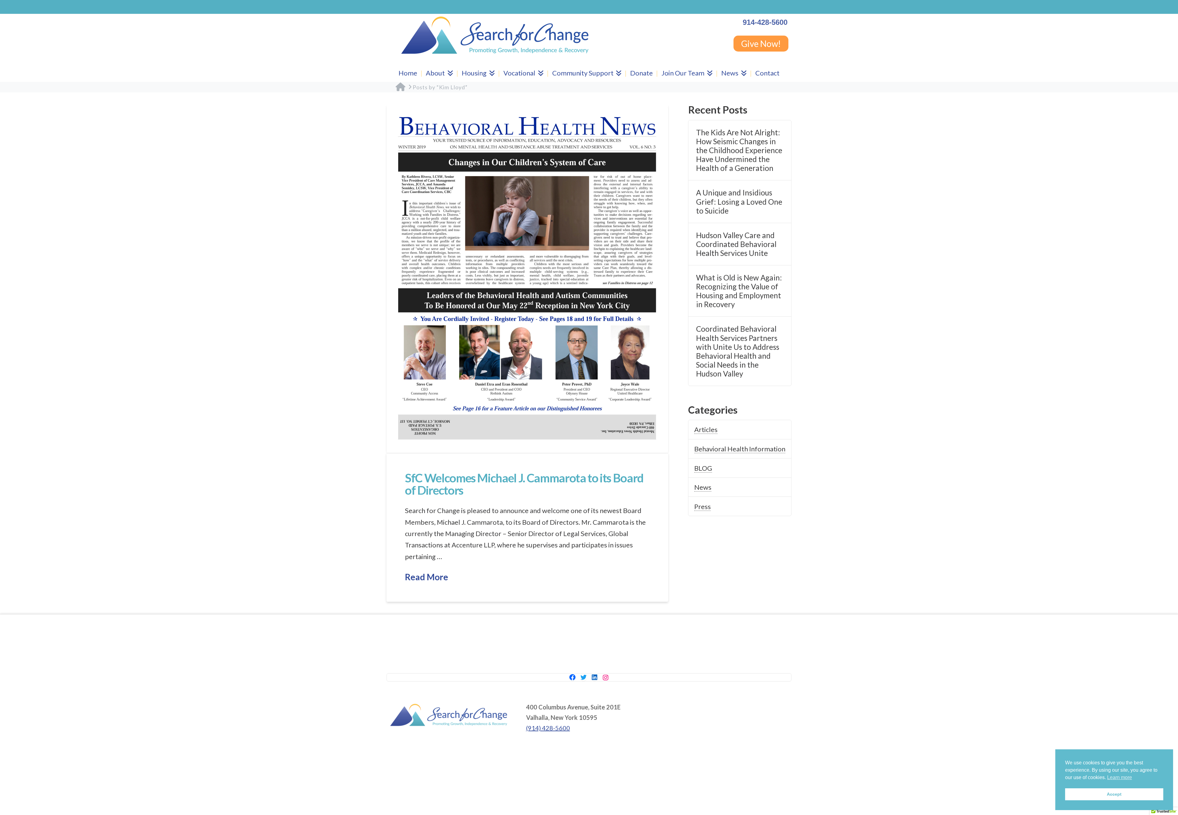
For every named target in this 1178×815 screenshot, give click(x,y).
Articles (706, 429)
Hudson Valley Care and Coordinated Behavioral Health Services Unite (736, 244)
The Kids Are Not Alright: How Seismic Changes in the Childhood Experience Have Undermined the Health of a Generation (739, 150)
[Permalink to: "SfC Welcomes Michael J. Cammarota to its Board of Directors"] (527, 279)
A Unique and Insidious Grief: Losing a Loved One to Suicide (739, 201)
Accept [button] (1114, 794)
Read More (426, 577)
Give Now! (761, 43)
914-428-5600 (765, 22)
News (702, 487)
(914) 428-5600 (548, 728)
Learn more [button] (1119, 777)
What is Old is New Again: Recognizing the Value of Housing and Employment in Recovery (739, 291)
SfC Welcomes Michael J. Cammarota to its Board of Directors (524, 484)
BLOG (703, 468)
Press (702, 506)
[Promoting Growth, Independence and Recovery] (494, 35)
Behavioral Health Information (739, 449)
